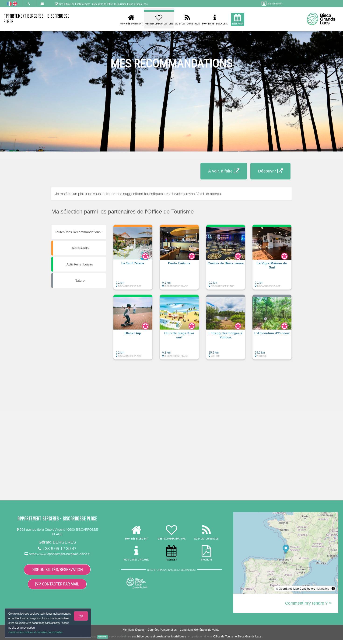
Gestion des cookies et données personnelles (35, 632)
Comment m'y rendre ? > (308, 603)
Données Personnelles (162, 629)
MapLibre (323, 588)
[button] (133, 259)
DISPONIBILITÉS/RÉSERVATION (57, 569)
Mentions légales (133, 629)
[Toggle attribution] (333, 588)
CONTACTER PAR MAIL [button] (60, 584)
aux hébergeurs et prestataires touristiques (159, 636)
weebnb (102, 637)
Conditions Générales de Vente (199, 629)
